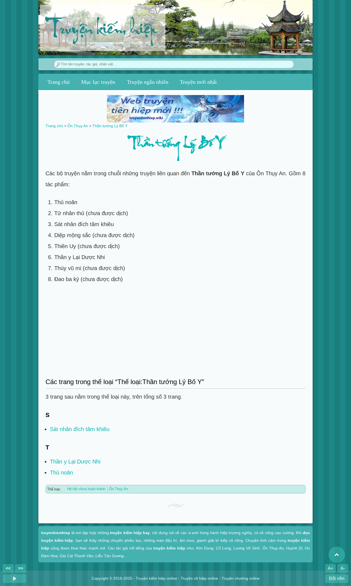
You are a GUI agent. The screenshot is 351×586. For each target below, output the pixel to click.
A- (343, 568)
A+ (330, 568)
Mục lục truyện (98, 82)
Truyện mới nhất (198, 82)
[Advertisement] (175, 329)
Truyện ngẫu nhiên (147, 82)
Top (337, 554)
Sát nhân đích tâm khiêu (79, 429)
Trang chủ (58, 82)
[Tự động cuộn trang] (14, 578)
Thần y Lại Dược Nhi (75, 462)
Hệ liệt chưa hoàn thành (86, 489)
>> (20, 568)
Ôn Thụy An (118, 489)
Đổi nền (336, 578)
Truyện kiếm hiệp (101, 30)
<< (8, 568)
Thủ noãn (61, 473)
